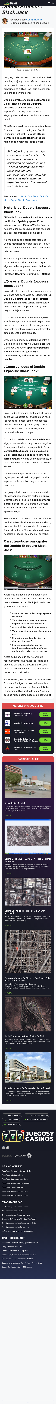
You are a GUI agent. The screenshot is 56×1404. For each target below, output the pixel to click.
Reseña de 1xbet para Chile (12, 1175)
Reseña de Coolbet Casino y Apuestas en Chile (20, 1243)
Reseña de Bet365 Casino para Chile (16, 1183)
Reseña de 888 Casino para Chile (15, 1191)
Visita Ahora (45, 714)
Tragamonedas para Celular (12, 1211)
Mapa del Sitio (14, 1124)
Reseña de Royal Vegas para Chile (25, 748)
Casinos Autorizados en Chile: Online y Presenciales (22, 1263)
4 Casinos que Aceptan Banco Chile (15, 1227)
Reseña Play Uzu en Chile (23, 723)
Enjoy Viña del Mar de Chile (12, 1247)
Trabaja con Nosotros (39, 1115)
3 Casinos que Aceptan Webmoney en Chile (19, 1223)
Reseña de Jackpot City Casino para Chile (23, 715)
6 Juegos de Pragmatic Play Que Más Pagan (19, 1219)
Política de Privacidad (36, 1120)
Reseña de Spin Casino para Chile (15, 1195)
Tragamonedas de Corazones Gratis (16, 1215)
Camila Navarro (34, 19)
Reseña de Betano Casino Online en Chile (24, 732)
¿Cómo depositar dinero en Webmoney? (17, 1231)
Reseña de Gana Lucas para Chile (15, 1179)
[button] (28, 1402)
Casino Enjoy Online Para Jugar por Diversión (19, 1255)
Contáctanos (13, 1120)
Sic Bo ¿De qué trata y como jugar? (15, 1207)
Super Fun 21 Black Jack (24, 200)
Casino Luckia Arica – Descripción (15, 1251)
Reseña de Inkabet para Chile (13, 1187)
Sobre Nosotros (14, 1115)
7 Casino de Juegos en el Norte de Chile (17, 1259)
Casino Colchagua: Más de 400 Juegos (17, 1267)
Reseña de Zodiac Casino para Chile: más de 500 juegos (26, 740)
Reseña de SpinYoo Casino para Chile (16, 1171)
